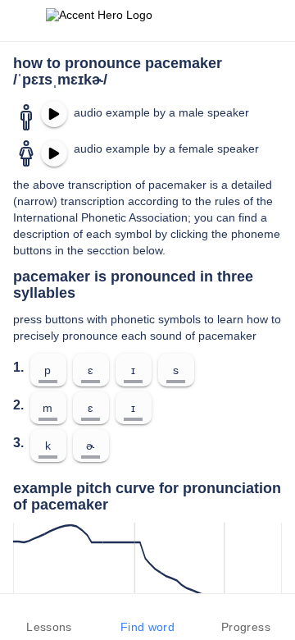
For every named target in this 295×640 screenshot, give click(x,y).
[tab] (49, 617)
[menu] (23, 20)
